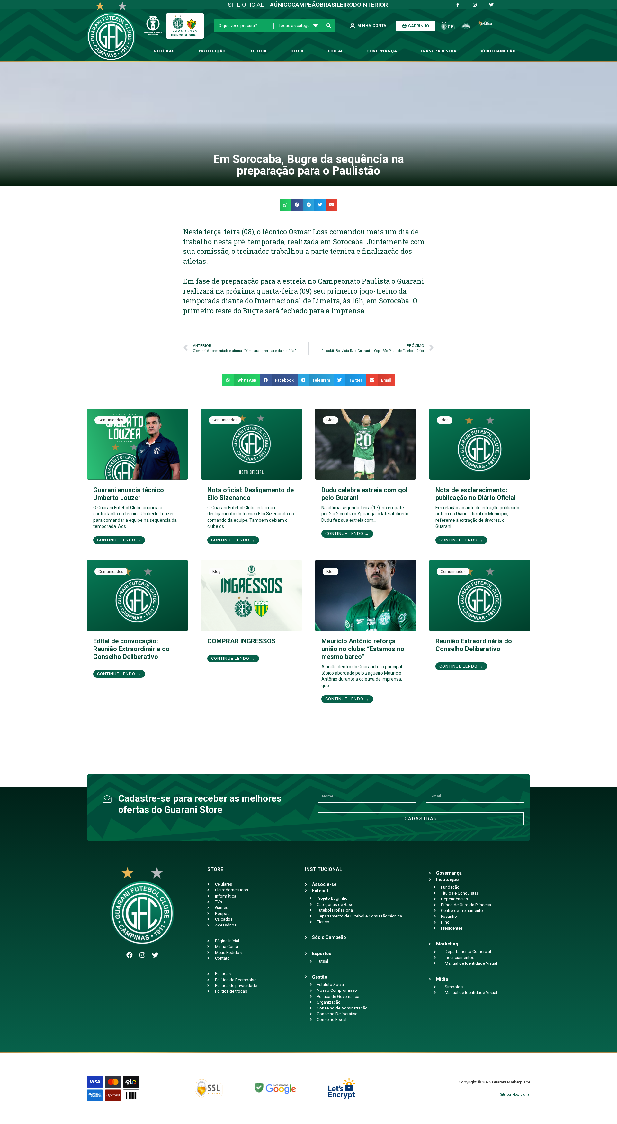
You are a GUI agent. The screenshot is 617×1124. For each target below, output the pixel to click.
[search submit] (329, 26)
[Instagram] (142, 955)
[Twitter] (155, 955)
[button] (285, 205)
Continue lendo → (119, 540)
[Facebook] (129, 955)
